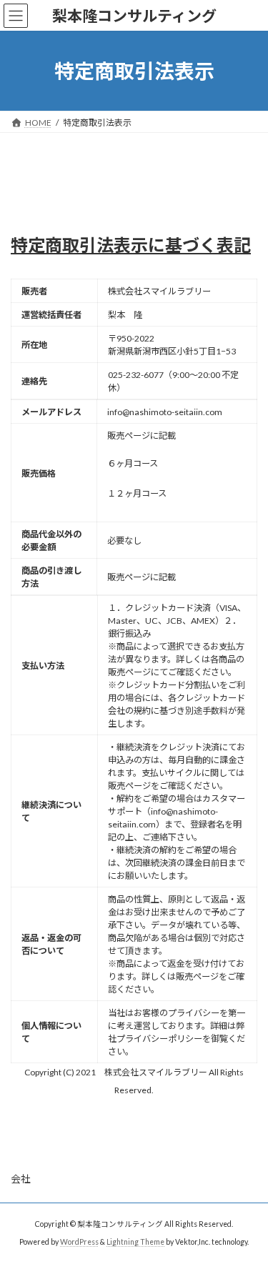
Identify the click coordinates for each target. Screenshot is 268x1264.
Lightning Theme (135, 1242)
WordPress (79, 1242)
